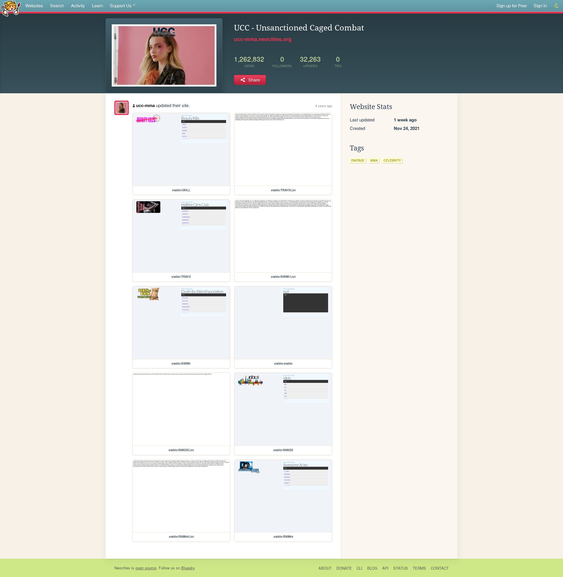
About (325, 568)
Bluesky (188, 568)
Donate (344, 568)
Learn (97, 5)
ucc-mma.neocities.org (262, 39)
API (385, 568)
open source (145, 568)
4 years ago (323, 105)
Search (57, 5)
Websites (34, 5)
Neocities (122, 568)
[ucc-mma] (122, 108)
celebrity (392, 160)
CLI (359, 568)
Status (400, 568)
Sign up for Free (511, 5)
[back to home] (10, 8)
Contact (440, 568)
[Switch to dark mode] (556, 5)
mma (374, 160)
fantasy (357, 160)
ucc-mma (145, 105)
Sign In (540, 5)
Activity (78, 5)
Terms (419, 568)
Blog (372, 568)
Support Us (121, 5)
